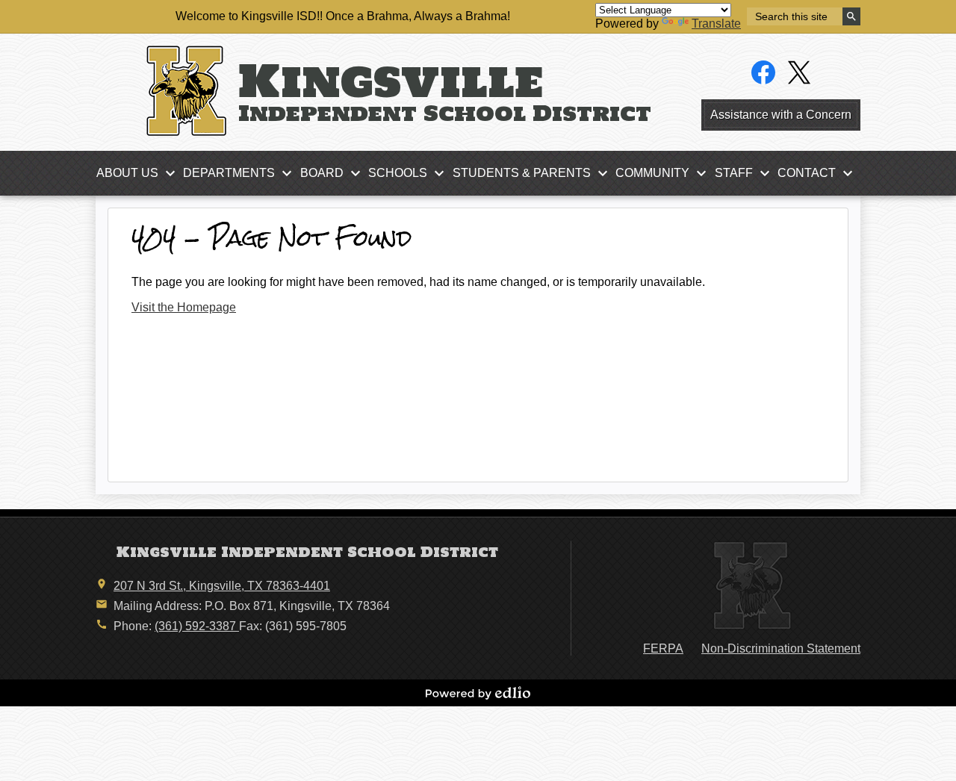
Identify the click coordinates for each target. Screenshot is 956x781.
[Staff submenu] (746, 173)
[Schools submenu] (409, 173)
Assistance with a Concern (780, 114)
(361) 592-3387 (197, 626)
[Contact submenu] (818, 173)
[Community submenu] (664, 173)
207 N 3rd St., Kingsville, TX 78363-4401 (222, 585)
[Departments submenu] (241, 173)
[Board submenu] (333, 173)
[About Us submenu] (139, 173)
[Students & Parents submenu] (534, 173)
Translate (716, 23)
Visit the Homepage (183, 307)
